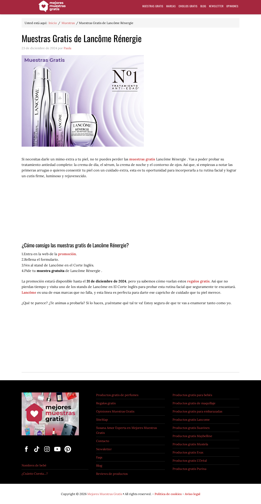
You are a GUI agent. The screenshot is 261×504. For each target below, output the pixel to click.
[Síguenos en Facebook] (27, 453)
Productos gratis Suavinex (191, 428)
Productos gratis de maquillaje (194, 403)
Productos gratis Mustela (190, 444)
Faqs (99, 457)
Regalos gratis (106, 403)
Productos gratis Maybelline (192, 436)
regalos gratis (198, 281)
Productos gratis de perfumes (117, 395)
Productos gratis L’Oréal (190, 460)
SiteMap (102, 419)
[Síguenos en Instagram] (47, 453)
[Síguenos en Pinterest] (67, 453)
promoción (67, 254)
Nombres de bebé (34, 465)
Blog (99, 465)
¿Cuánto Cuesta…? (35, 473)
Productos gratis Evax (188, 452)
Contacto (102, 441)
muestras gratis (142, 159)
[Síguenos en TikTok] (37, 453)
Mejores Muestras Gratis (104, 494)
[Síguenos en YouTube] (58, 453)
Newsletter (104, 449)
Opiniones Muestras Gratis (115, 411)
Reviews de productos (112, 474)
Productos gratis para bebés (192, 395)
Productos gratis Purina (189, 469)
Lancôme (29, 292)
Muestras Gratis (52, 8)
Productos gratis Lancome (191, 419)
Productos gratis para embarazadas (197, 411)
